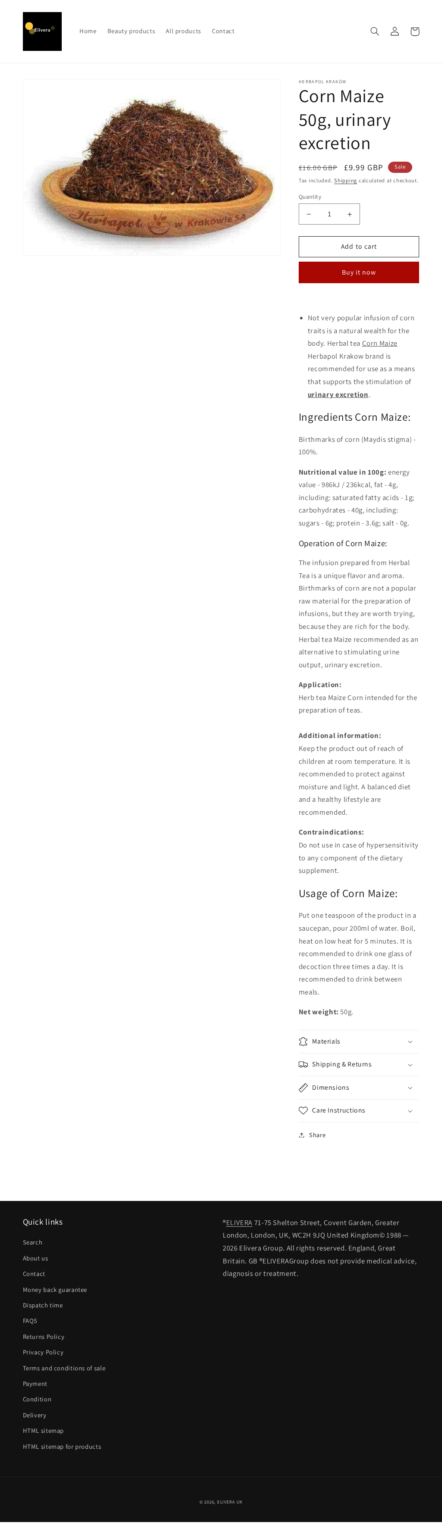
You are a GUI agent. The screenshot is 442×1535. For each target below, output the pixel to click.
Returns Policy (44, 1336)
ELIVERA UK (230, 1502)
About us (35, 1258)
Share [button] (317, 1135)
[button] (375, 31)
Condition (37, 1399)
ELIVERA (239, 1222)
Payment (35, 1383)
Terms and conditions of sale (64, 1368)
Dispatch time (43, 1305)
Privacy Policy (43, 1352)
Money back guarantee (55, 1289)
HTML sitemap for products (62, 1446)
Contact (34, 1273)
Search (33, 1242)
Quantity (310, 196)
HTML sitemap (43, 1430)
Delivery (35, 1415)
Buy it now (359, 272)
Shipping (345, 180)
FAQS (30, 1320)
